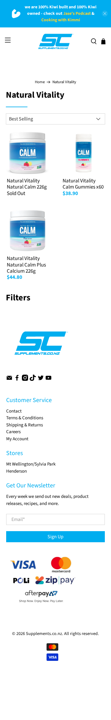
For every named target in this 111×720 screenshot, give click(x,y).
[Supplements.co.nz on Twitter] (41, 379)
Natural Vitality (64, 82)
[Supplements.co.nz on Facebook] (17, 379)
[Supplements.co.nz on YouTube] (48, 379)
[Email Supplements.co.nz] (9, 379)
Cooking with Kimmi (60, 20)
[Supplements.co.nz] (55, 41)
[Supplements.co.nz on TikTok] (33, 379)
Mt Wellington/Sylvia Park (31, 464)
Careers (13, 432)
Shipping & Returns (24, 425)
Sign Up (55, 536)
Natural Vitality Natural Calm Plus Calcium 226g (26, 265)
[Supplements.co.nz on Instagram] (25, 379)
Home (40, 82)
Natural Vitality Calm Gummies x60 (83, 184)
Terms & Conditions (24, 418)
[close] (105, 13)
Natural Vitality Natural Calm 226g (27, 184)
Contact (14, 411)
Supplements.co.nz (44, 634)
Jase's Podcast (77, 13)
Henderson (16, 471)
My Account (17, 439)
